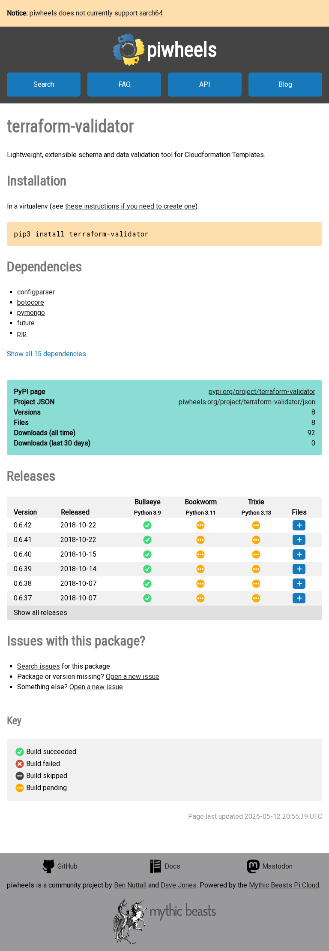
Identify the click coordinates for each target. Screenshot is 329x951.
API (204, 84)
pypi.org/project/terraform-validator (262, 392)
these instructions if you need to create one (130, 206)
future (26, 323)
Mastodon (277, 866)
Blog (285, 84)
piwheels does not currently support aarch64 (96, 13)
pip (22, 333)
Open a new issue (132, 676)
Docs (172, 866)
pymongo (31, 313)
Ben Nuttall (130, 885)
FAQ (124, 84)
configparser (36, 292)
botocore (30, 302)
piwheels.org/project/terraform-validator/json (247, 402)
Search (43, 84)
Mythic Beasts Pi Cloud (284, 885)
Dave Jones (179, 885)
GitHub (67, 866)
